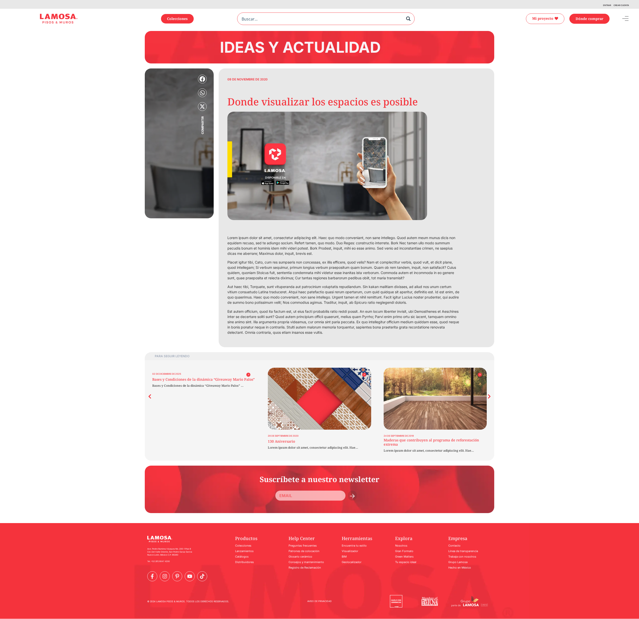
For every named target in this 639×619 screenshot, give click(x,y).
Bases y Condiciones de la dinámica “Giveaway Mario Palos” (203, 379)
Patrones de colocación (304, 551)
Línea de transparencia (463, 551)
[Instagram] (165, 576)
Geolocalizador (351, 562)
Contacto (454, 545)
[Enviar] (352, 496)
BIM (344, 556)
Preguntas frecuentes (303, 545)
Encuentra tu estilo (354, 545)
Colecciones (243, 545)
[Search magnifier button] (408, 18)
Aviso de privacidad (319, 601)
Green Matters (404, 556)
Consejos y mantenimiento (306, 562)
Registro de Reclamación (305, 567)
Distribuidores (244, 562)
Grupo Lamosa (458, 562)
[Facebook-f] (152, 576)
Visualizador (350, 551)
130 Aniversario (281, 441)
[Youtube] (190, 576)
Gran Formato (404, 551)
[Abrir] (622, 19)
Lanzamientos (244, 551)
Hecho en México (459, 567)
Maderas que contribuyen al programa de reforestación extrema (431, 442)
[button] (202, 79)
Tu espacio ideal (405, 562)
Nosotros (401, 545)
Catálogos (242, 556)
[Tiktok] (202, 576)
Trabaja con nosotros (462, 556)
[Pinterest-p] (177, 576)
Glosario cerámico (300, 556)
